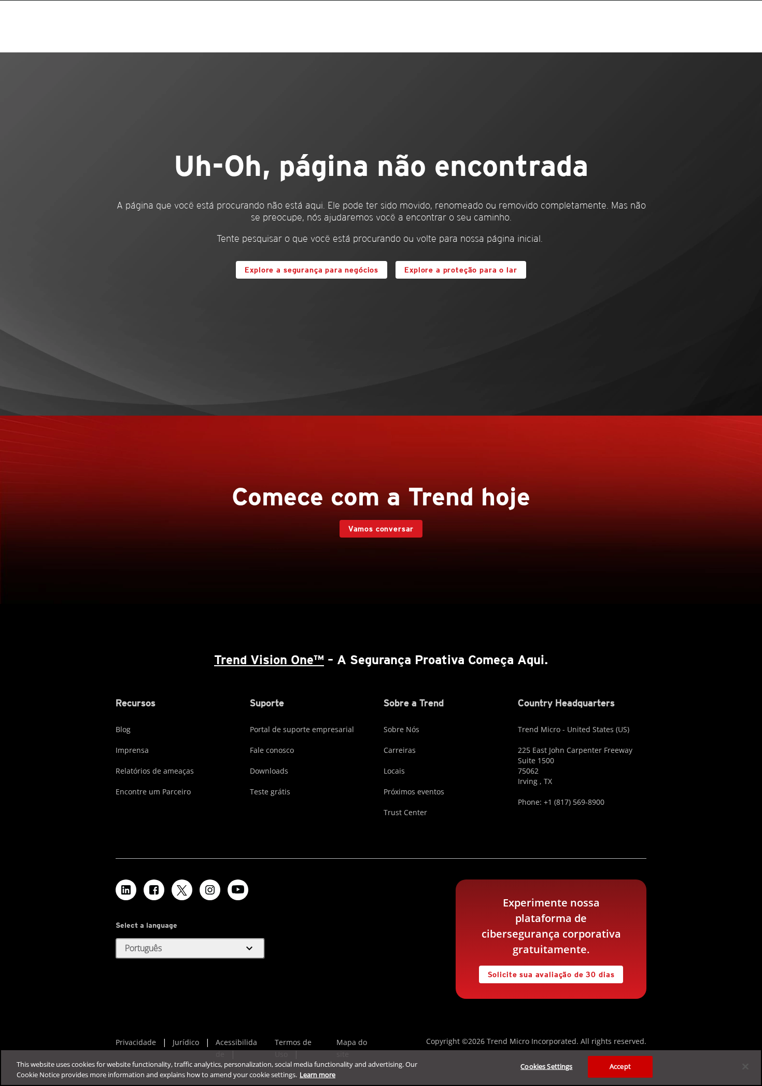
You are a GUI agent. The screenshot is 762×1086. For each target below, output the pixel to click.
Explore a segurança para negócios (311, 270)
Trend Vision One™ (269, 659)
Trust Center (405, 812)
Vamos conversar (381, 529)
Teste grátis (270, 791)
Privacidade (136, 1042)
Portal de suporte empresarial (302, 729)
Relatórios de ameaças (155, 771)
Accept (620, 1066)
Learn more (317, 1074)
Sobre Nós (401, 729)
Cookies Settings (546, 1066)
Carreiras (400, 750)
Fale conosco (272, 750)
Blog (123, 729)
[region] (381, 1067)
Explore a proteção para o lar (460, 270)
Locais (394, 771)
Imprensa (132, 750)
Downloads (269, 771)
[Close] (745, 1066)
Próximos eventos (414, 791)
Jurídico (186, 1042)
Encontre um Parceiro (153, 791)
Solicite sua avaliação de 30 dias (551, 974)
